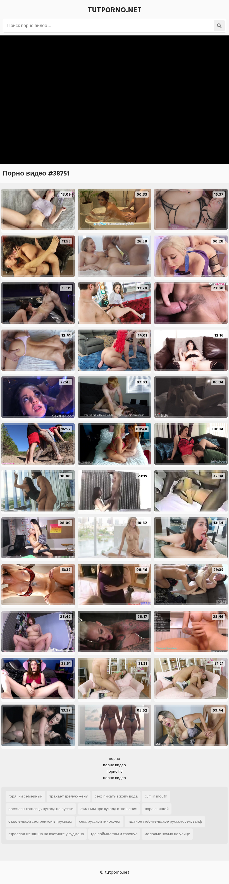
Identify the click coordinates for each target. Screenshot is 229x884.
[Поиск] (219, 25)
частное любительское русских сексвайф (165, 821)
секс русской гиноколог (100, 821)
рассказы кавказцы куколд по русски (40, 809)
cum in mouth (156, 796)
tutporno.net (115, 10)
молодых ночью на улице (167, 834)
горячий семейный (25, 796)
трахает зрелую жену (68, 796)
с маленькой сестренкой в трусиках (40, 821)
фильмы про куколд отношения (108, 809)
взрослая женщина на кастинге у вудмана (46, 834)
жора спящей (156, 809)
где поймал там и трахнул (114, 834)
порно (114, 758)
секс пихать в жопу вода (116, 796)
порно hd (114, 771)
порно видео (114, 765)
